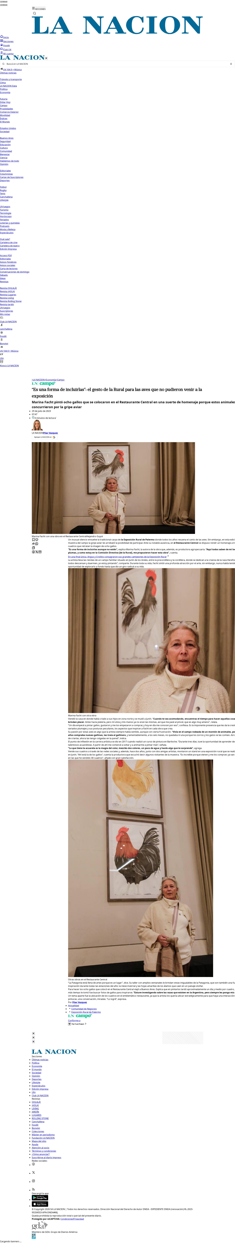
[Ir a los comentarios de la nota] (36, 540)
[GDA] (40, 1228)
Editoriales (5, 170)
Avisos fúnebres (8, 262)
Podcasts (4, 226)
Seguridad (5, 141)
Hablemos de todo (9, 160)
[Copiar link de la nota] (33, 548)
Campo (3, 105)
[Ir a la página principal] (117, 33)
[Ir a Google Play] (40, 1199)
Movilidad (5, 115)
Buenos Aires (6, 138)
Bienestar (5, 154)
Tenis (2, 193)
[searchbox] (116, 64)
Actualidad (73, 1005)
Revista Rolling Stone (10, 301)
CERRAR (3, 2)
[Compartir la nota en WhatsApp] (36, 544)
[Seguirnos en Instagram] (33, 1181)
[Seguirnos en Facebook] (33, 1164)
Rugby (3, 190)
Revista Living (7, 297)
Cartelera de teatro (10, 245)
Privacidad (78, 1218)
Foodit (6, 45)
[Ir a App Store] (40, 1205)
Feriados (4, 219)
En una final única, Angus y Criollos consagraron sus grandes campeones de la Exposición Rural (117, 556)
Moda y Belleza (7, 229)
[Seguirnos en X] (33, 1173)
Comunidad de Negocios (84, 1008)
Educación (5, 144)
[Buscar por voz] (231, 64)
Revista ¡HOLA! (7, 291)
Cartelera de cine (8, 242)
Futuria (3, 98)
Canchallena (6, 196)
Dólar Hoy (5, 102)
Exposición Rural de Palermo (86, 1012)
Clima (3, 82)
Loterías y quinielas (10, 222)
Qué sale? (5, 239)
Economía (50, 379)
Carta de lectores (9, 268)
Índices (3, 118)
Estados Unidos (8, 128)
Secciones (8, 41)
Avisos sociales (7, 265)
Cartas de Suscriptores (11, 177)
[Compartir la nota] (33, 544)
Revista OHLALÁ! (8, 288)
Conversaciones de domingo (14, 271)
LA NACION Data (8, 85)
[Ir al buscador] (34, 13)
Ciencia (3, 157)
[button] (117, 211)
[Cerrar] (46, 58)
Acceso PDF (6, 255)
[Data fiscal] (34, 1238)
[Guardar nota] (33, 540)
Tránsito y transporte (11, 79)
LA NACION (38, 379)
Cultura (4, 147)
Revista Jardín (7, 304)
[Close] (33, 1033)
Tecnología (5, 213)
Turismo (4, 209)
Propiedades (6, 108)
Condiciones (67, 1218)
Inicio (6, 37)
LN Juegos (5, 206)
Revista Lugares (8, 294)
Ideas (3, 278)
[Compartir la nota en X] (36, 552)
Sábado (4, 275)
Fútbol (3, 187)
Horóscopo (6, 216)
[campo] (44, 384)
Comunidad (6, 151)
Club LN (7, 49)
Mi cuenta (8, 53)
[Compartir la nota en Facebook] (33, 552)
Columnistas (6, 173)
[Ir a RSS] (33, 1190)
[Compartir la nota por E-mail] (40, 552)
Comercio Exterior (9, 112)
